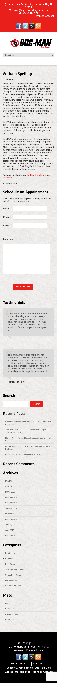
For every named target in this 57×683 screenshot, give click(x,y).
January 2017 (11, 525)
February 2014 (11, 536)
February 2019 (11, 503)
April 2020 (9, 486)
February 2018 (11, 519)
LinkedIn (7, 178)
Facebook (40, 175)
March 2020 (10, 492)
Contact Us (11, 671)
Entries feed (10, 609)
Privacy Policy (34, 650)
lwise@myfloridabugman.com (30, 10)
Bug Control (10, 553)
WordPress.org (11, 620)
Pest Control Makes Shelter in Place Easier (23, 454)
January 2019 (11, 508)
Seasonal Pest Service (20, 667)
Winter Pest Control (13, 586)
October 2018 (11, 514)
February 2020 (11, 497)
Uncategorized (11, 580)
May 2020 (9, 481)
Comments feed (11, 614)
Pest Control (10, 564)
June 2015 (9, 530)
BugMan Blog (43, 667)
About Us (24, 663)
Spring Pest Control (13, 575)
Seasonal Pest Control (14, 569)
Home (13, 663)
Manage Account (45, 16)
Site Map (25, 671)
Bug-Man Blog (11, 559)
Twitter (30, 175)
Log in (7, 603)
